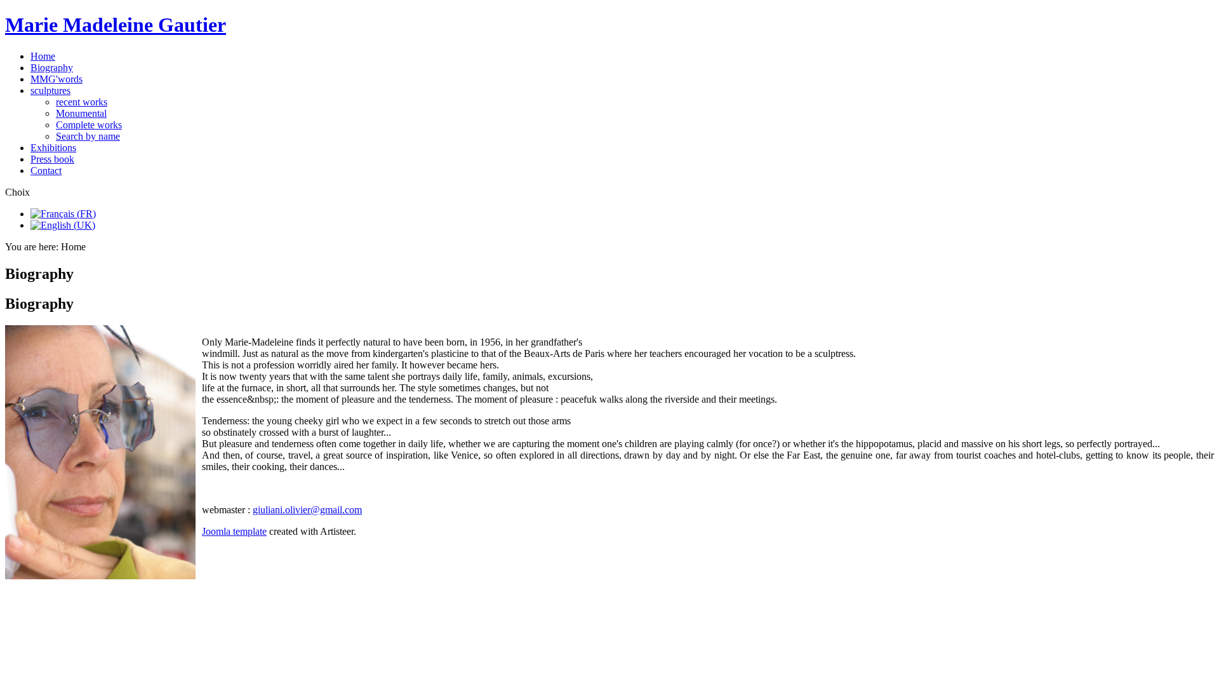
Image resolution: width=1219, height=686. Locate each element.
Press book (52, 159)
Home (42, 56)
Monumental (81, 113)
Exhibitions (53, 147)
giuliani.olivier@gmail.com (307, 509)
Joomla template (234, 531)
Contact (46, 170)
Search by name (88, 136)
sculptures (50, 90)
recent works (81, 102)
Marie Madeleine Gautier (115, 24)
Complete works (89, 124)
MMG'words (56, 79)
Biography (51, 67)
